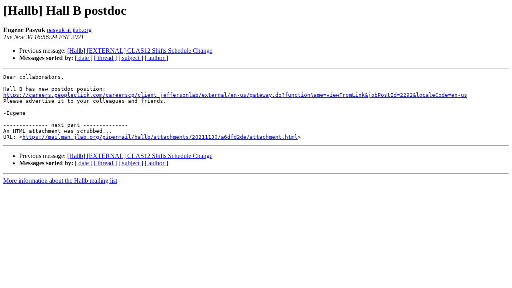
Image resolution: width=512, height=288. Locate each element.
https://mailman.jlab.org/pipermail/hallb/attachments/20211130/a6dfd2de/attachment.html (160, 137)
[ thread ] (105, 57)
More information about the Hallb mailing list (60, 180)
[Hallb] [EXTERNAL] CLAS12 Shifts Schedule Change (139, 50)
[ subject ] (130, 57)
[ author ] (156, 57)
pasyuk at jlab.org (69, 29)
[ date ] (83, 57)
